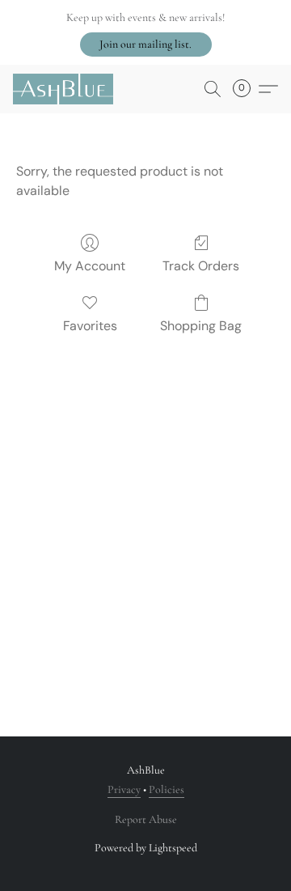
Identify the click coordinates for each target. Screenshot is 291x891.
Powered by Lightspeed (146, 848)
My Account (89, 265)
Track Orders (200, 265)
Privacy (124, 789)
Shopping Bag (201, 325)
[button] (146, 44)
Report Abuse (146, 819)
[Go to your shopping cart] (246, 89)
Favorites (90, 325)
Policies (166, 789)
